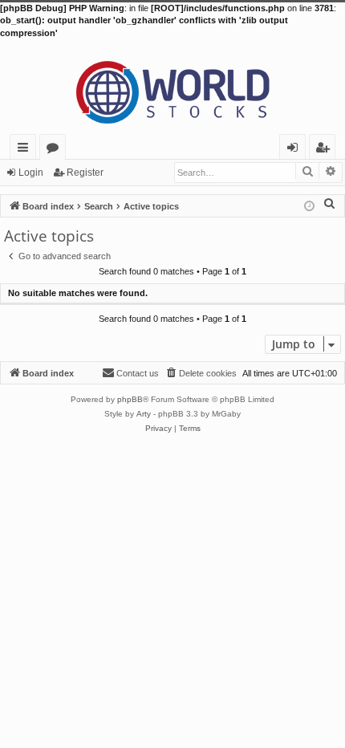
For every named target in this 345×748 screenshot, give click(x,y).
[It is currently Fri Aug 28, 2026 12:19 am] (309, 205)
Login (30, 172)
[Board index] (172, 86)
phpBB (130, 399)
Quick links (26, 150)
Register (85, 172)
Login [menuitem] (295, 150)
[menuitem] (330, 203)
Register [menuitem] (326, 150)
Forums (56, 150)
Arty (143, 413)
